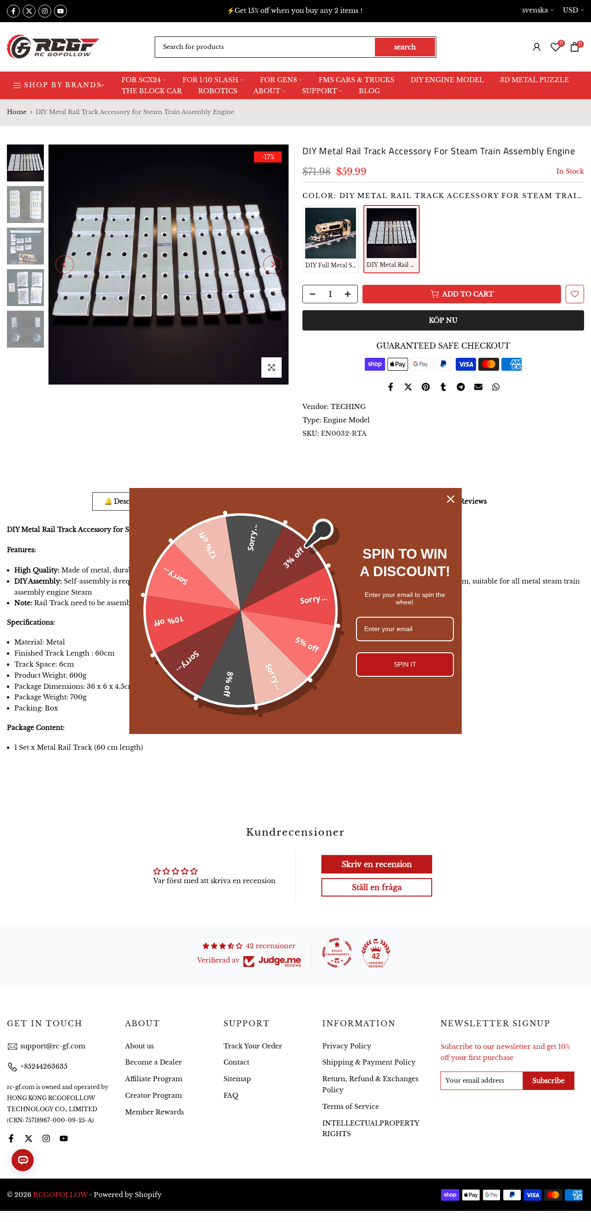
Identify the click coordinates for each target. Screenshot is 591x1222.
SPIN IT (405, 664)
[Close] (451, 499)
